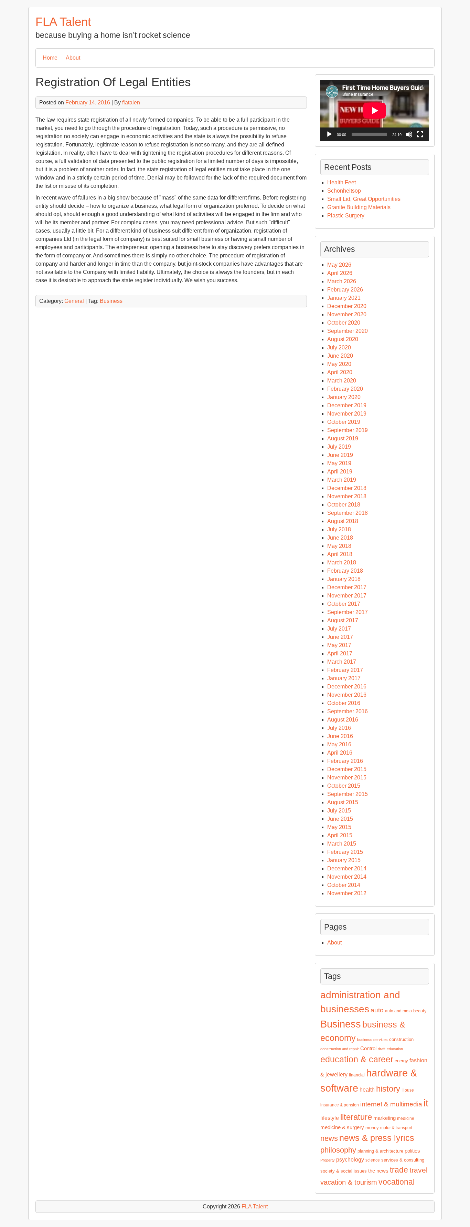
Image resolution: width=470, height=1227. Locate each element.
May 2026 (339, 265)
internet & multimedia (391, 1104)
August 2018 (342, 521)
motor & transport (396, 1127)
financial (357, 1075)
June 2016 (340, 736)
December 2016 (346, 686)
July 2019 (339, 447)
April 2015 (339, 835)
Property (327, 1160)
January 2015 (344, 860)
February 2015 (345, 852)
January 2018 (344, 579)
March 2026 (341, 281)
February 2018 (345, 571)
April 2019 (339, 471)
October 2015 (343, 786)
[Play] (329, 134)
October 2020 (343, 323)
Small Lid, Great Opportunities (363, 199)
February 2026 (345, 290)
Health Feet (341, 182)
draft (381, 1049)
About (73, 58)
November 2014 (346, 877)
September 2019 (347, 430)
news (329, 1138)
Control (368, 1048)
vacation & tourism (348, 1182)
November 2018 (346, 496)
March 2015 (341, 844)
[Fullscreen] (420, 134)
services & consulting (402, 1160)
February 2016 (345, 761)
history (388, 1088)
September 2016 (347, 711)
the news (378, 1171)
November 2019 (346, 414)
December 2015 (346, 769)
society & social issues (343, 1171)
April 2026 (339, 273)
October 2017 (343, 604)
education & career (356, 1059)
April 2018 (339, 554)
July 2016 (339, 728)
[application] (374, 110)
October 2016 (343, 703)
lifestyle (329, 1118)
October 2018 (343, 505)
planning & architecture (380, 1151)
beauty (420, 1010)
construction (401, 1039)
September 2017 (347, 612)
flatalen (131, 102)
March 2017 (341, 662)
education (395, 1049)
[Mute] (409, 134)
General (74, 301)
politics (412, 1151)
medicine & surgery (342, 1127)
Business (111, 301)
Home (50, 58)
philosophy (338, 1150)
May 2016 (339, 744)
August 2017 (342, 620)
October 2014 (343, 885)
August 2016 (342, 720)
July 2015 (339, 811)
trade (399, 1169)
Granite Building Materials (359, 207)
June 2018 (340, 538)
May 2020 (339, 364)
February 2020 (345, 389)
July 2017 (339, 629)
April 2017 (339, 653)
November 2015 (346, 777)
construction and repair (339, 1049)
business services (372, 1039)
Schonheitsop (344, 191)
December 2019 (346, 405)
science (372, 1160)
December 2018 (346, 488)
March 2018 (341, 562)
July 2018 (339, 529)
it (426, 1102)
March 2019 (341, 480)
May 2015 (339, 827)
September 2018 (347, 513)
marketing (384, 1118)
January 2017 (344, 678)
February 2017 (345, 670)
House (408, 1090)
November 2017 (346, 596)
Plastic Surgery (345, 215)
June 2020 (340, 356)
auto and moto (398, 1011)
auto (377, 1010)
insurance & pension (339, 1105)
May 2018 (339, 546)
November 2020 (346, 314)
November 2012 (346, 893)
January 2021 (344, 298)
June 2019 (340, 455)
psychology (350, 1160)
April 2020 (339, 372)
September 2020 (347, 331)
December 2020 (346, 306)
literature (356, 1117)
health (367, 1090)
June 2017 (340, 637)
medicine (405, 1118)
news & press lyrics (376, 1138)
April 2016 (339, 753)
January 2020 (344, 397)
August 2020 (342, 339)
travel (418, 1170)
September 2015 (347, 794)
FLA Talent (63, 21)
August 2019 (342, 438)
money (372, 1127)
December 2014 (346, 868)
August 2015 (342, 802)
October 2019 (343, 422)
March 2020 (341, 381)
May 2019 (339, 463)
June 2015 (340, 819)
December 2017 (346, 587)
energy (401, 1060)
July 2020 (339, 347)
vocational (396, 1181)
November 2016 (346, 695)
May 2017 (339, 645)
